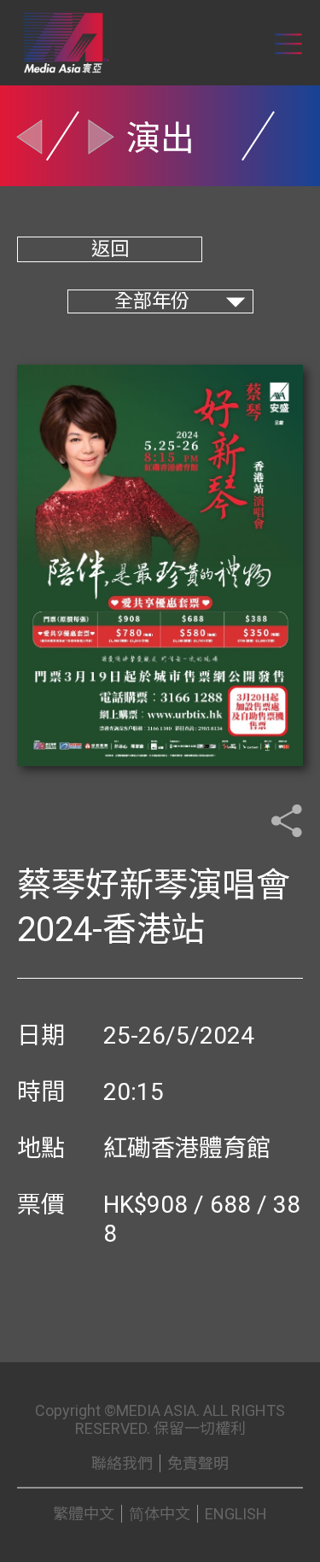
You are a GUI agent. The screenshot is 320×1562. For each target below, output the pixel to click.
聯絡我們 (122, 1463)
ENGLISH (236, 1514)
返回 (110, 249)
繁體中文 (83, 1514)
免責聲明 (198, 1463)
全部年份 (151, 301)
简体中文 (159, 1514)
